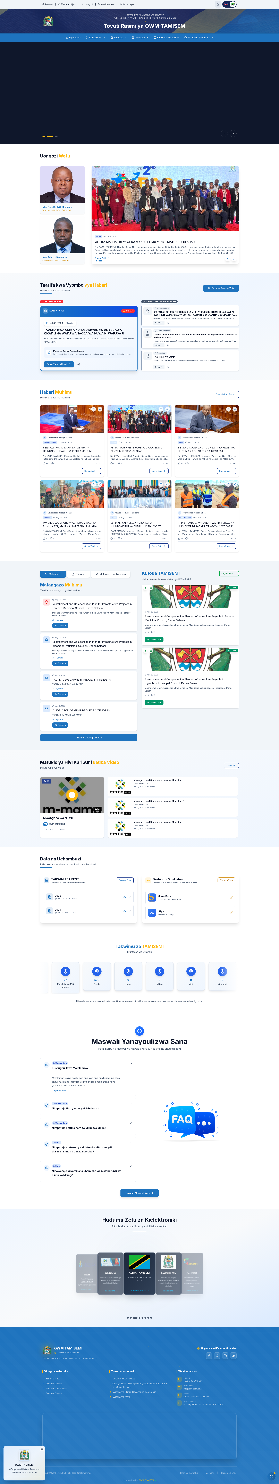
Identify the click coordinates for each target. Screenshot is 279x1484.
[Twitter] (217, 1355)
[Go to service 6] (144, 1318)
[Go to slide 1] (43, 136)
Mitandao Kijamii (68, 4)
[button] (88, 1077)
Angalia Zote (227, 573)
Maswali (49, 4)
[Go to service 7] (147, 1318)
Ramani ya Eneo (229, 1473)
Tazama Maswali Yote (137, 1193)
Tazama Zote (124, 880)
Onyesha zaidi (59, 1090)
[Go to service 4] (138, 1318)
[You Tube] (233, 1355)
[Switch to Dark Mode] (218, 4)
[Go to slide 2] (50, 136)
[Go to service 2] (132, 1318)
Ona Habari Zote (225, 394)
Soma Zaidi (103, 258)
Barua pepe (128, 4)
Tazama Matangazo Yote (88, 737)
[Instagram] (225, 1355)
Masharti (210, 1473)
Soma (157, 323)
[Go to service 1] (129, 1318)
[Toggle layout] (42, 1448)
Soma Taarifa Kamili (57, 364)
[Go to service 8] (150, 1318)
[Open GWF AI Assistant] (271, 1476)
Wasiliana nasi (107, 4)
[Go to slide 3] (56, 136)
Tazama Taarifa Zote (222, 288)
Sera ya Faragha (189, 1472)
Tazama (62, 625)
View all (231, 765)
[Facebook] (209, 1355)
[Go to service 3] (135, 1318)
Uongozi (89, 4)
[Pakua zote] (124, 897)
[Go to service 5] (141, 1318)
